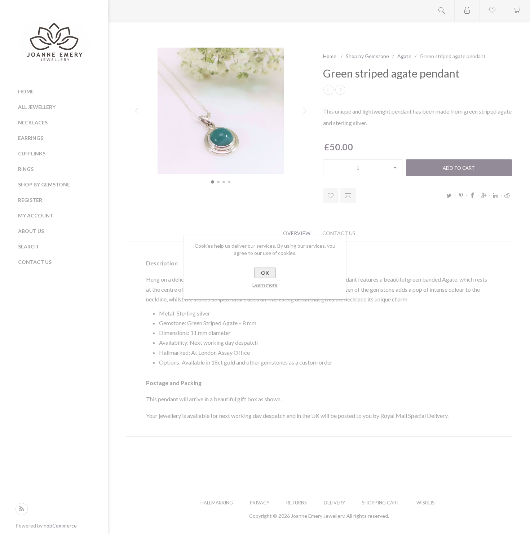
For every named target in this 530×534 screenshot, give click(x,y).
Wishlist (427, 503)
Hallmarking (216, 503)
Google (484, 195)
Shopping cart (380, 503)
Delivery (334, 503)
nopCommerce (60, 525)
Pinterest (460, 195)
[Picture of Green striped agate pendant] (212, 182)
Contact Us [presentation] (338, 233)
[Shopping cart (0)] (517, 10)
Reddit (507, 195)
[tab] (297, 233)
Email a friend (348, 195)
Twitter (449, 195)
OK (265, 273)
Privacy (259, 503)
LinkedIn (495, 195)
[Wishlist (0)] (492, 10)
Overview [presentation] (296, 233)
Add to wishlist (331, 195)
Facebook (472, 195)
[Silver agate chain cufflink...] (340, 90)
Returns (296, 503)
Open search (441, 10)
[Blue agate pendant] (328, 90)
